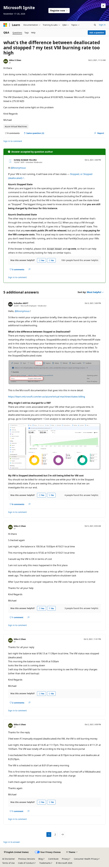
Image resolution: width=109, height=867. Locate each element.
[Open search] (95, 24)
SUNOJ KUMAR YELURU (25, 160)
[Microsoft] (5, 25)
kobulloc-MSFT (21, 303)
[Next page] (62, 834)
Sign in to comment (12, 141)
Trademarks (45, 863)
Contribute (53, 858)
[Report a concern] (29, 269)
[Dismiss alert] (103, 5)
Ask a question (96, 32)
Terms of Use (8, 863)
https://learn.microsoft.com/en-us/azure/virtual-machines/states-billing (46, 396)
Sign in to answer (11, 842)
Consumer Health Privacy (86, 858)
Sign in (102, 24)
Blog (40, 858)
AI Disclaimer (8, 858)
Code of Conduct (26, 863)
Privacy (65, 858)
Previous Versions (26, 858)
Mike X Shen (15, 60)
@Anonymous (18, 167)
